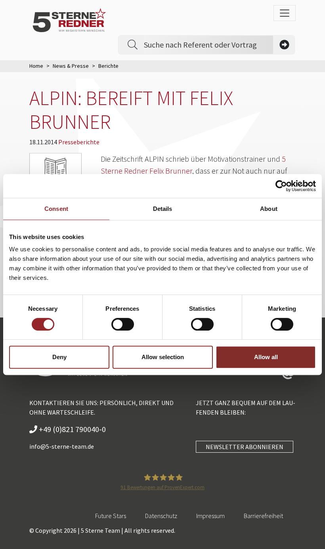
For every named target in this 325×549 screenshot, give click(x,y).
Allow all (266, 357)
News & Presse (71, 65)
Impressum (210, 516)
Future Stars (110, 516)
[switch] (122, 324)
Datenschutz (161, 516)
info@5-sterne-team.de (61, 446)
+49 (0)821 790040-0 (71, 429)
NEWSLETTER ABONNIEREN (244, 447)
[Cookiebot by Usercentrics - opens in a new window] (281, 186)
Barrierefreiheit (263, 516)
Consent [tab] (56, 208)
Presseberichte (78, 142)
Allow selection (162, 357)
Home (36, 65)
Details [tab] (162, 208)
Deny (59, 357)
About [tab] (268, 208)
